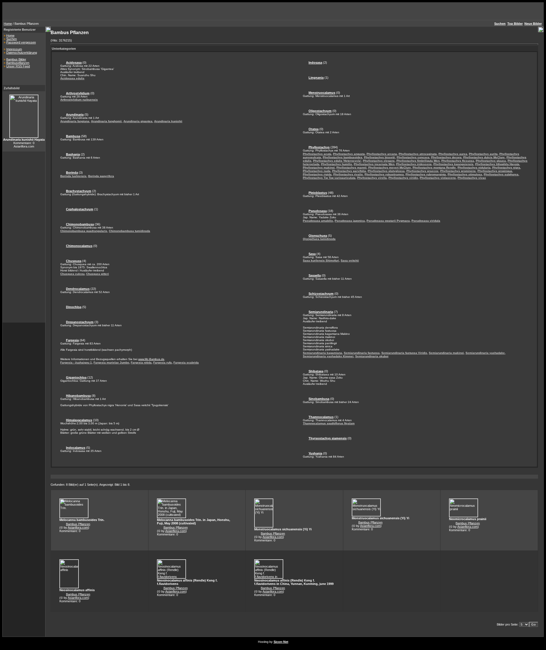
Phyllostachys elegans (379, 160)
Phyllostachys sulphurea (501, 174)
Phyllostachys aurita (483, 153)
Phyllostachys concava (413, 157)
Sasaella (315, 275)
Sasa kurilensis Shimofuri (321, 260)
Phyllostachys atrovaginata (418, 153)
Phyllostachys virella (372, 177)
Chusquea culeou (72, 273)
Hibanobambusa (78, 395)
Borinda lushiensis (73, 176)
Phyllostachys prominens (458, 171)
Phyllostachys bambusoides (342, 157)
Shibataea (316, 371)
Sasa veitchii (350, 260)
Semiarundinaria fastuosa (362, 352)
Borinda (72, 172)
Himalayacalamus (79, 420)
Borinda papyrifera (101, 176)
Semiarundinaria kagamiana (322, 352)
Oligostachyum (320, 111)
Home (8, 23)
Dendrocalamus (78, 288)
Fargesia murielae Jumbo (111, 362)
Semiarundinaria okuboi (371, 356)
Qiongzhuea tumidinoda (319, 238)
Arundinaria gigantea (137, 121)
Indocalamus (75, 447)
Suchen (11, 39)
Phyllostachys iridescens (414, 164)
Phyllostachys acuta (317, 153)
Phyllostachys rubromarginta (426, 174)
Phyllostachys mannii (351, 167)
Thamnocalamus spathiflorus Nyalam (329, 423)
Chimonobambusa (80, 224)
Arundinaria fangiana (74, 121)
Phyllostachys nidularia (474, 167)
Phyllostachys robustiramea (384, 174)
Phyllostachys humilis (336, 164)
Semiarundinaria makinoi (446, 352)
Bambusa (73, 136)
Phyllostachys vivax (472, 177)
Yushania (315, 453)
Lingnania (316, 77)
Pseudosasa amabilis (318, 220)
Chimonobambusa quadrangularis (83, 230)
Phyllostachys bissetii (379, 157)
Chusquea (73, 261)
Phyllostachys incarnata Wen (374, 164)
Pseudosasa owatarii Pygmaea (388, 220)
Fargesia (72, 340)
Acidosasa (74, 62)
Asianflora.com (78, 527)
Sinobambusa (319, 398)
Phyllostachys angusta (349, 153)
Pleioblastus (318, 192)
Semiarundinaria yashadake (485, 352)
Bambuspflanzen (17, 63)
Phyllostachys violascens (438, 177)
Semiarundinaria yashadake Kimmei (328, 356)
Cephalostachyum (79, 209)
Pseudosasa (318, 211)
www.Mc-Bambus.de (151, 359)
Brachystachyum (78, 191)
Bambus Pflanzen (78, 524)
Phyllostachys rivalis (348, 174)
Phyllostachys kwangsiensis (453, 164)
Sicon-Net (281, 641)
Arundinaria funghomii (106, 121)
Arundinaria (75, 114)
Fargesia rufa (162, 362)
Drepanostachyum (80, 322)
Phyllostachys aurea (453, 153)
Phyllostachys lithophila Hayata (497, 164)
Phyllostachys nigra (506, 167)
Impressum (14, 49)
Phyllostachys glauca (491, 160)
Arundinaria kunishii (168, 121)
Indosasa (315, 62)
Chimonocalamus (79, 246)
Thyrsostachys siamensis (328, 438)
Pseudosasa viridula (425, 220)
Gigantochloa (76, 377)
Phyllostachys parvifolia (349, 171)
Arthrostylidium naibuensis (79, 99)
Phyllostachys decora (446, 157)
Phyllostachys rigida (317, 174)
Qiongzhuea (318, 235)
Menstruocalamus (322, 92)
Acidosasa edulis (72, 78)
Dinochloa (73, 307)
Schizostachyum (321, 293)
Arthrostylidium (78, 93)
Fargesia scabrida (186, 362)
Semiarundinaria (321, 311)
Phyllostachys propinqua (494, 171)
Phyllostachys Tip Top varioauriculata (329, 177)
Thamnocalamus (321, 417)
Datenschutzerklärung (21, 52)
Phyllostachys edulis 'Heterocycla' (337, 160)
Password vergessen (21, 42)
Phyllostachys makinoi (319, 167)
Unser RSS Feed (18, 66)
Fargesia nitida (141, 362)
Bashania (73, 154)
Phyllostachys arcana (382, 153)
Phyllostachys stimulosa (465, 174)
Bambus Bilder (16, 59)
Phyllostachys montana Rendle (434, 167)
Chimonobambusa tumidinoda (129, 230)
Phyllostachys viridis (403, 177)
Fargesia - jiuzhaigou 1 (76, 362)
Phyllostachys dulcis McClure (484, 157)
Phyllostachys (319, 147)
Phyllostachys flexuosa (457, 160)
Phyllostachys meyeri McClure (389, 167)
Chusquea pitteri (97, 273)
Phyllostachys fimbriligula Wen (418, 160)
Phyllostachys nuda (316, 171)
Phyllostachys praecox (422, 171)
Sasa (312, 254)
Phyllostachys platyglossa (386, 171)
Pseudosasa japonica (350, 220)
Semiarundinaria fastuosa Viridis (404, 352)
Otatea (313, 129)
